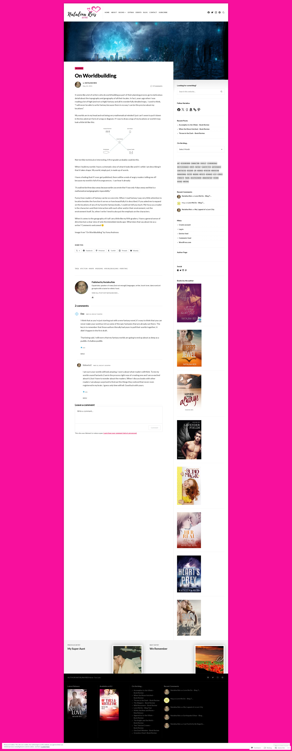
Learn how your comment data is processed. (120, 433)
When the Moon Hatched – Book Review (194, 129)
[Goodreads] (187, 109)
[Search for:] (197, 91)
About (114, 12)
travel (187, 178)
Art (178, 163)
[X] (183, 109)
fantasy (198, 167)
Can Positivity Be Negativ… (193, 724)
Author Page (182, 252)
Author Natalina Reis (78, 677)
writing (124, 268)
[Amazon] (191, 109)
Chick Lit (203, 163)
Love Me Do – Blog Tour (143, 708)
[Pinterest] (219, 12)
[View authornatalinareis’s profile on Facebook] (178, 270)
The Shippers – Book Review (144, 703)
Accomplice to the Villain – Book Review (194, 125)
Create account (185, 225)
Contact (153, 12)
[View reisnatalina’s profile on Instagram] (183, 270)
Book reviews (185, 163)
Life (195, 170)
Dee (82, 314)
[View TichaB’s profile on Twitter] (180, 270)
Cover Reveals (212, 163)
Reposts (202, 174)
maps (92, 268)
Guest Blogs (181, 170)
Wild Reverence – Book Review (145, 705)
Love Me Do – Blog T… (203, 196)
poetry (189, 174)
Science (220, 174)
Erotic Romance (183, 167)
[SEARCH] (223, 12)
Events (139, 12)
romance (209, 174)
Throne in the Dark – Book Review (192, 133)
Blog (145, 12)
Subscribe (163, 12)
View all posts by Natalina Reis (104, 293)
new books (215, 170)
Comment (154, 428)
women (216, 178)
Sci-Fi (215, 174)
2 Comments (157, 86)
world (179, 181)
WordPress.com (185, 242)
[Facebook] (208, 12)
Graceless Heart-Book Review (145, 733)
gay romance (216, 167)
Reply (83, 354)
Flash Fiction (206, 167)
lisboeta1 (87, 365)
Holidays (190, 170)
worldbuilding (111, 268)
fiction (84, 268)
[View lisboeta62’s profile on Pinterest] (186, 270)
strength (180, 178)
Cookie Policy (45, 747)
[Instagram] (215, 12)
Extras (131, 12)
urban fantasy (207, 178)
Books (121, 12)
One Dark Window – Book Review (146, 730)
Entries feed (183, 234)
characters (195, 163)
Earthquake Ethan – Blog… (193, 716)
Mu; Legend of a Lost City (204, 209)
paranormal (181, 174)
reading (99, 268)
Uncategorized (196, 178)
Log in (181, 229)
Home (107, 12)
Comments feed (185, 238)
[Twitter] (212, 12)
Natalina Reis (91, 83)
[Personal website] (93, 297)
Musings (79, 68)
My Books (207, 170)
